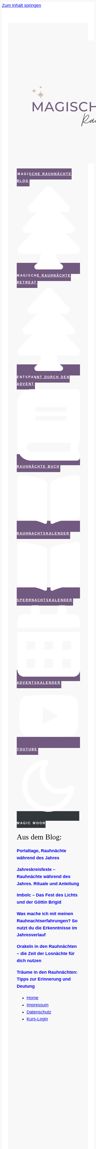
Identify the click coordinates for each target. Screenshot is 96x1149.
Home (32, 997)
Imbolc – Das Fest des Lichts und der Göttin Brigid (47, 899)
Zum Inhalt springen (21, 5)
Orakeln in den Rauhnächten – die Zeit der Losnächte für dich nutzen (47, 953)
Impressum (37, 1004)
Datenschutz (39, 1012)
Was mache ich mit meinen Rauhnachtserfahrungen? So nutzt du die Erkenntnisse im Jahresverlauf (47, 924)
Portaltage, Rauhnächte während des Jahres (41, 854)
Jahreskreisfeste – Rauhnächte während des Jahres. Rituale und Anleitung (48, 876)
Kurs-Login (37, 1018)
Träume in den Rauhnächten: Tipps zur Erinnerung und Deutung (47, 979)
